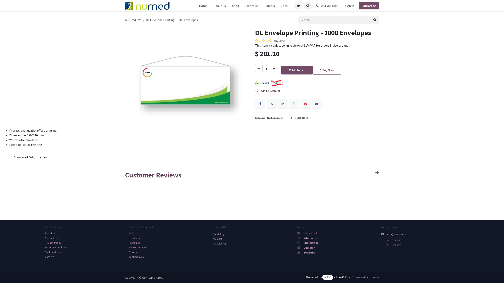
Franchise (134, 242)
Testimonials (136, 257)
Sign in (349, 6)
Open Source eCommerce (362, 277)
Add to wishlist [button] (270, 91)
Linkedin (309, 247)
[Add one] (274, 68)
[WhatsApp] (294, 103)
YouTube (309, 252)
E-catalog (218, 234)
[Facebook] (260, 103)
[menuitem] (203, 6)
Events (133, 252)
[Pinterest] (305, 103)
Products (134, 238)
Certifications (53, 252)
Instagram (311, 242)
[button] (308, 6)
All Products (133, 20)
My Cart (217, 239)
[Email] (316, 103)
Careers (49, 257)
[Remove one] (259, 68)
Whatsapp (310, 238)
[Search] (375, 20)
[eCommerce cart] (298, 6)
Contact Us (368, 6)
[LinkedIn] (283, 103)
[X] (271, 103)
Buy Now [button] (328, 70)
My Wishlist (219, 243)
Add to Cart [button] (298, 70)
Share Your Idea (138, 247)
